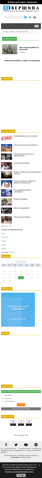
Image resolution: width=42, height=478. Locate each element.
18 (21, 274)
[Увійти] (29, 18)
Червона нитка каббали (22, 217)
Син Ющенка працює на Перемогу (26, 145)
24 (15, 277)
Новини (12, 32)
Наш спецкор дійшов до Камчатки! (29, 48)
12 (26, 271)
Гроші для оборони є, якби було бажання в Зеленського (25, 182)
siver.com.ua (15, 457)
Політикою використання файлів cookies (19, 472)
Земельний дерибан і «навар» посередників (22, 61)
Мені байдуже (10, 401)
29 (4, 281)
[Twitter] (16, 445)
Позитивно (8, 395)
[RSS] (36, 445)
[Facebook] (6, 445)
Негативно (8, 398)
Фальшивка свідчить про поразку (25, 136)
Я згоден (21, 475)
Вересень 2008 (21, 262)
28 (38, 277)
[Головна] (21, 10)
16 (9, 274)
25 (21, 277)
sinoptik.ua (12, 252)
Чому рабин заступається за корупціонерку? (24, 155)
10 (15, 271)
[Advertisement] (21, 104)
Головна (5, 32)
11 (21, 271)
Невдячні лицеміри (20, 199)
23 (9, 277)
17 (15, 274)
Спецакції (22, 52)
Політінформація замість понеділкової (22, 191)
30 (9, 281)
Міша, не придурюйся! (21, 208)
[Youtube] (26, 445)
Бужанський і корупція (22, 163)
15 (4, 274)
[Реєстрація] (35, 18)
